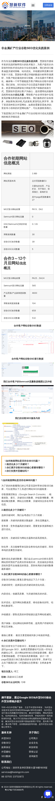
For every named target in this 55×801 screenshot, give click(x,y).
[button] (33, 5)
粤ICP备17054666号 (14, 790)
